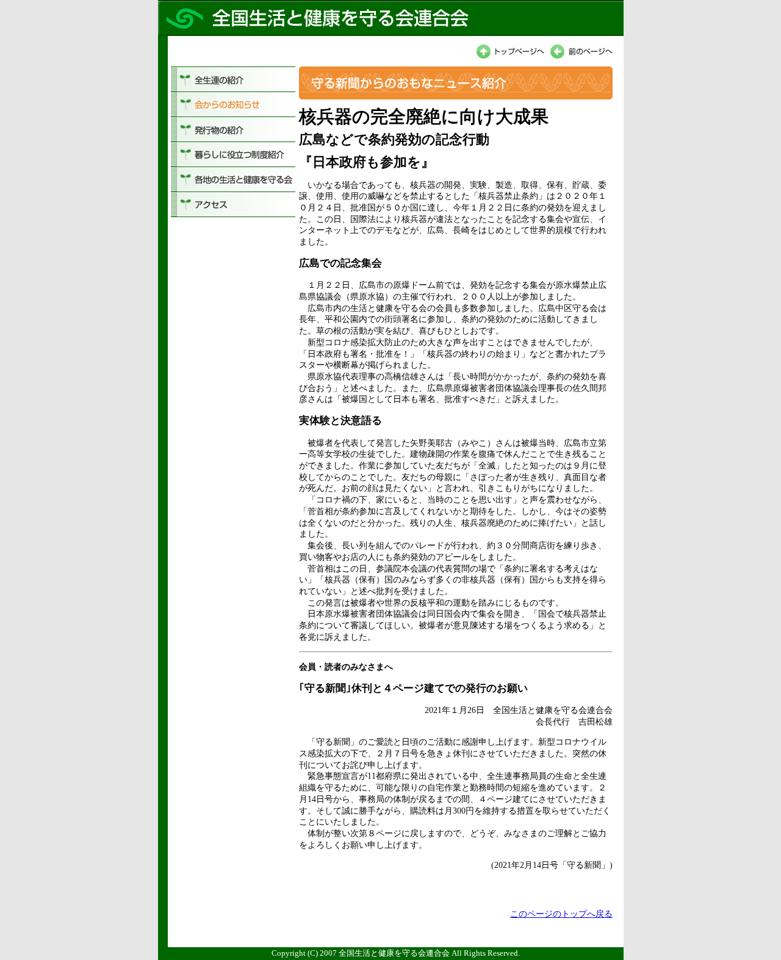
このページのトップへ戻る (561, 914)
